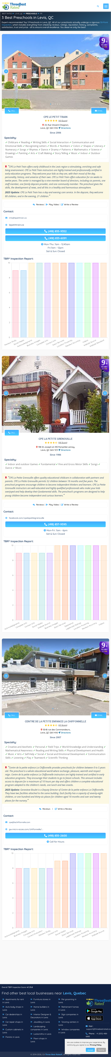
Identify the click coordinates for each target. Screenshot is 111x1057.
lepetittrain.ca (16, 224)
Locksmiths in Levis (42, 1034)
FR (41, 13)
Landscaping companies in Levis (39, 1028)
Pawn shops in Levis (38, 1040)
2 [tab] (55, 708)
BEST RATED (7, 13)
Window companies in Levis (69, 1031)
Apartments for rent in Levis (13, 1001)
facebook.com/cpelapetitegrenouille (26, 518)
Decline (101, 1050)
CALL (12, 111)
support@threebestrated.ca (98, 1029)
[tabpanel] (55, 72)
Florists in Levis (12, 1037)
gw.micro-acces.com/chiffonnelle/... (26, 829)
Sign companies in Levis (68, 1016)
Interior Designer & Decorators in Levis (40, 1016)
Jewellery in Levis (41, 1022)
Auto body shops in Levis (12, 1008)
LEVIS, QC (19, 13)
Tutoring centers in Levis (68, 1023)
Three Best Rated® (53, 1054)
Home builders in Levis (39, 1008)
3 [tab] (57, 708)
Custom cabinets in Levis (12, 1031)
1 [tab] (52, 708)
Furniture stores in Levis (40, 1001)
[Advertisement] (55, 963)
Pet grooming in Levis (67, 1001)
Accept (90, 1050)
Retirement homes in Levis (68, 1008)
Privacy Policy (95, 1045)
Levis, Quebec (74, 993)
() (62, 120)
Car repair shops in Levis (12, 1023)
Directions (65, 128)
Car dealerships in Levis (12, 1016)
